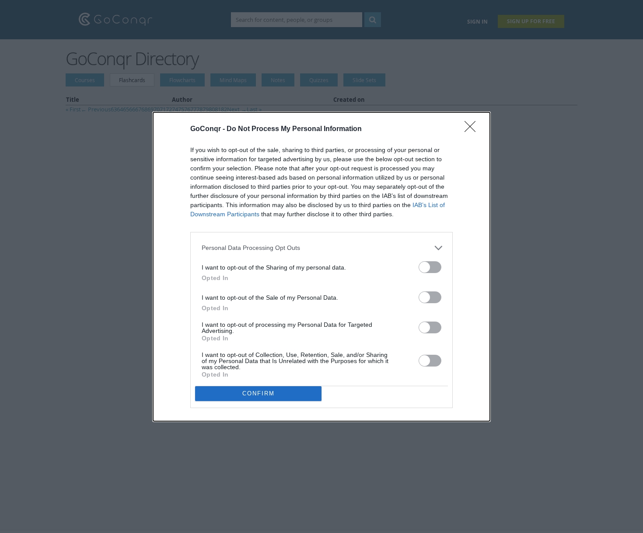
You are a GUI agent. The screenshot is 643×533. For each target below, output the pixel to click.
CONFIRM (258, 393)
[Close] (473, 129)
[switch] (430, 267)
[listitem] (321, 248)
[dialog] (321, 266)
